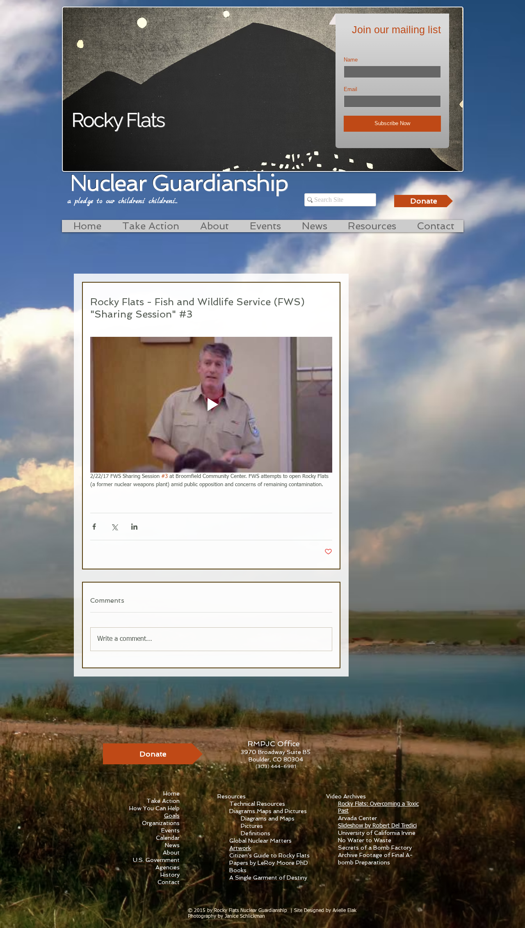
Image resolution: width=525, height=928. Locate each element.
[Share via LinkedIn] (134, 526)
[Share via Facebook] (94, 526)
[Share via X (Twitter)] (114, 526)
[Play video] (211, 405)
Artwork (240, 848)
